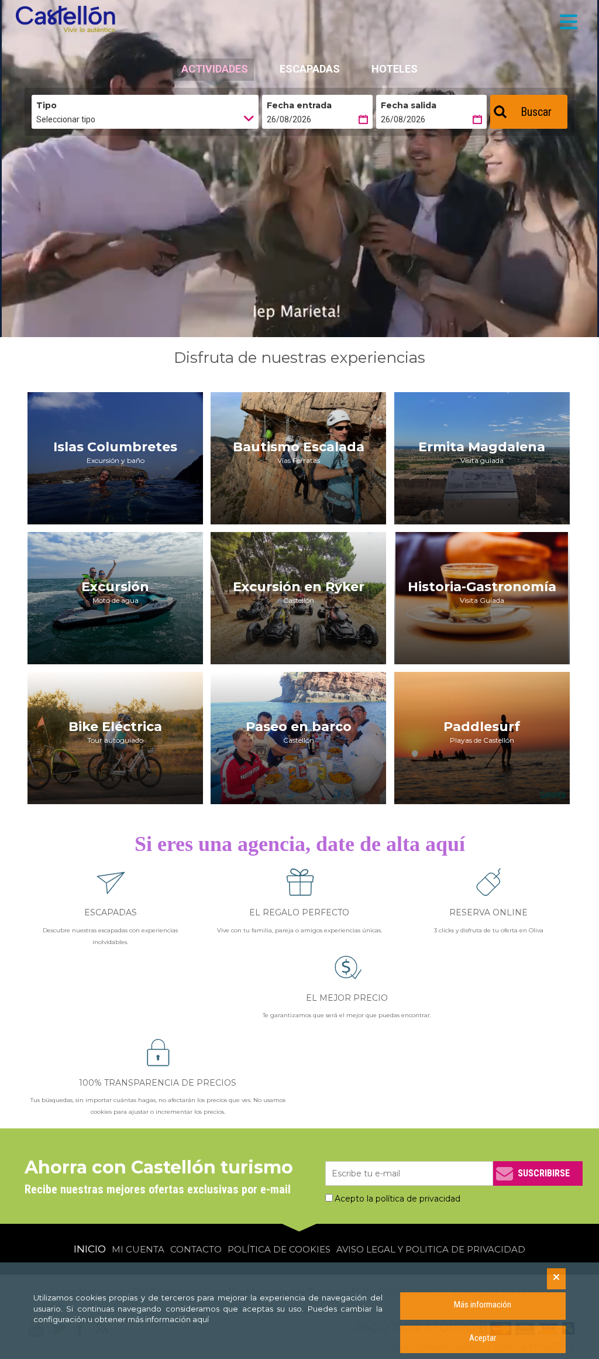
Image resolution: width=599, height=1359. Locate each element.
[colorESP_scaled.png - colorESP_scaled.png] (68, 19)
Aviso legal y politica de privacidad (430, 1249)
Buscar (536, 112)
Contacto (196, 1249)
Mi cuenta (138, 1249)
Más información (482, 1304)
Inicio (90, 1249)
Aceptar (482, 1338)
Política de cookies (279, 1249)
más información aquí (168, 1319)
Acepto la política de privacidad (397, 1198)
